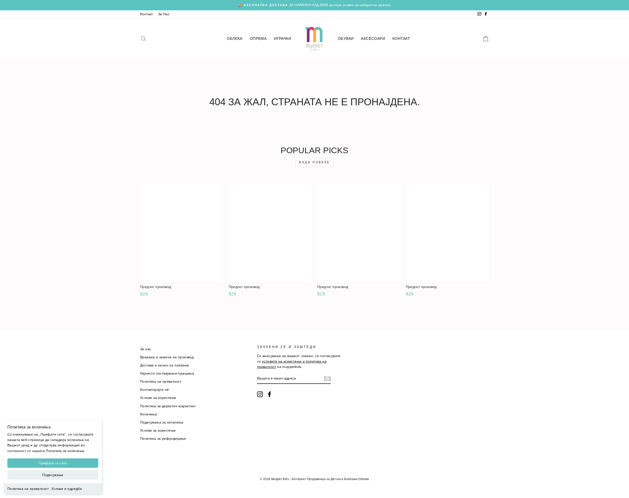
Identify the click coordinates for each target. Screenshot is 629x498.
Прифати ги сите (53, 463)
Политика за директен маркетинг (168, 406)
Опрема (258, 38)
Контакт (146, 14)
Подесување (52, 475)
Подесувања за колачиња (162, 422)
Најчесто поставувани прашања (167, 373)
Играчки (282, 38)
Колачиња (148, 414)
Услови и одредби (66, 489)
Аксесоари (373, 38)
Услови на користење (158, 398)
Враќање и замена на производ (167, 357)
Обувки (346, 38)
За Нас (164, 14)
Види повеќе (314, 162)
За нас (145, 349)
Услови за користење (158, 430)
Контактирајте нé (154, 390)
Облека (234, 38)
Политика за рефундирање (163, 438)
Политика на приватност (28, 489)
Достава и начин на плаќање (164, 365)
